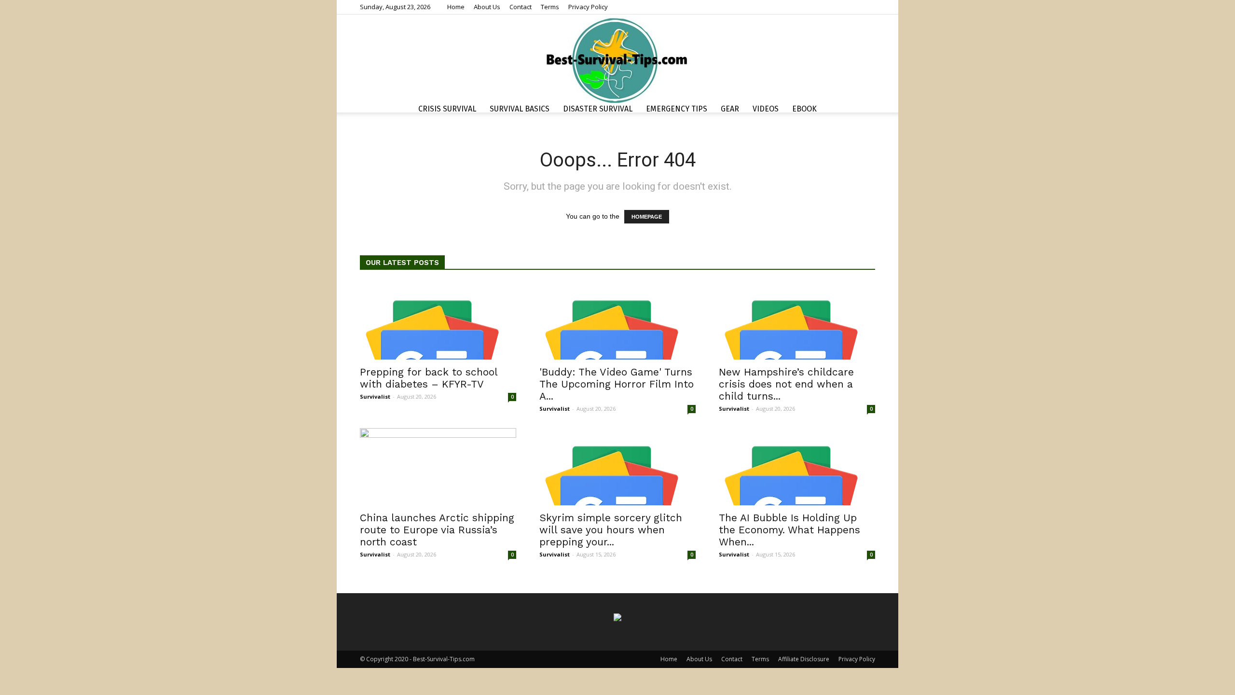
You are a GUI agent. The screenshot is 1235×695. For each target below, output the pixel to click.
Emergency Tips (676, 108)
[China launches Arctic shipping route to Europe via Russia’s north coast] (438, 466)
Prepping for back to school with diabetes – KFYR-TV (428, 378)
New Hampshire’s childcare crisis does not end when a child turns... (786, 384)
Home (456, 6)
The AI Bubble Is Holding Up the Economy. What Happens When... (789, 530)
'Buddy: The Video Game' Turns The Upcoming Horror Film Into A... (616, 384)
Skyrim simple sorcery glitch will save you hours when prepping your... (610, 530)
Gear (730, 108)
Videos (766, 108)
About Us (487, 6)
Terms (550, 6)
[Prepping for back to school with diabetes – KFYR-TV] (438, 321)
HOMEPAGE (646, 217)
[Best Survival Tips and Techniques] (617, 59)
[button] (863, 110)
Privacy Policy (588, 6)
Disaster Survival (597, 108)
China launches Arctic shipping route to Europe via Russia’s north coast (437, 530)
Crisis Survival (447, 108)
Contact (520, 6)
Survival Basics (519, 108)
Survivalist (375, 396)
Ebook (804, 108)
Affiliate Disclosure (803, 659)
